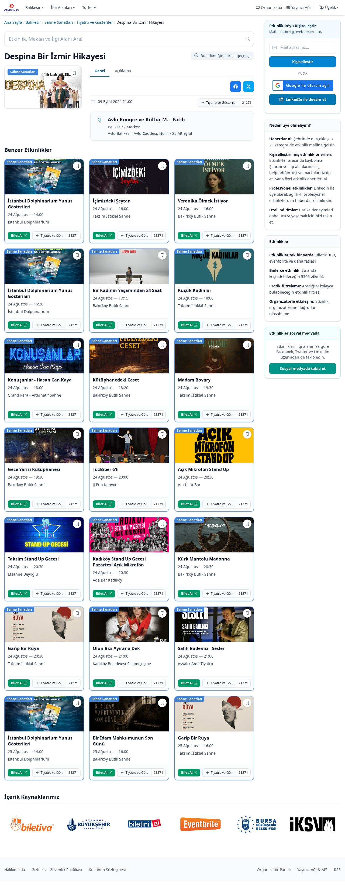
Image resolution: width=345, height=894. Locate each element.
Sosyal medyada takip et (303, 368)
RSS (337, 869)
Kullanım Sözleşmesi (107, 869)
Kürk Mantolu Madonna (204, 559)
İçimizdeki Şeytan (112, 201)
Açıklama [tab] (123, 70)
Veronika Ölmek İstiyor (203, 201)
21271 (246, 102)
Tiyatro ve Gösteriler (95, 22)
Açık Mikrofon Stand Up (203, 469)
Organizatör (272, 7)
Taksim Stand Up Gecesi (33, 559)
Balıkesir (34, 7)
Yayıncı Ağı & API (312, 869)
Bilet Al (17, 235)
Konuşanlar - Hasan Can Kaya (40, 380)
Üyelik (332, 7)
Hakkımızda (14, 869)
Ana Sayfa (13, 22)
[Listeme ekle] (74, 73)
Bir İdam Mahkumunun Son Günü (123, 741)
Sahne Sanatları (58, 22)
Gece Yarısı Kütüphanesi (34, 469)
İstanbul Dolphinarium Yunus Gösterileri (40, 204)
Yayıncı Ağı (301, 7)
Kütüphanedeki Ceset (116, 380)
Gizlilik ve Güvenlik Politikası (57, 869)
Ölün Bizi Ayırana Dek (116, 648)
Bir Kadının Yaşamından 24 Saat (127, 290)
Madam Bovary (194, 380)
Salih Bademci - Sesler (201, 648)
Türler (89, 7)
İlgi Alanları (63, 7)
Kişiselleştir (302, 61)
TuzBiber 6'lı (106, 469)
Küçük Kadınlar (194, 290)
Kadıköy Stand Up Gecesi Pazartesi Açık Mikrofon (119, 562)
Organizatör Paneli (274, 869)
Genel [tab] (100, 70)
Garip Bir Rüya (23, 648)
